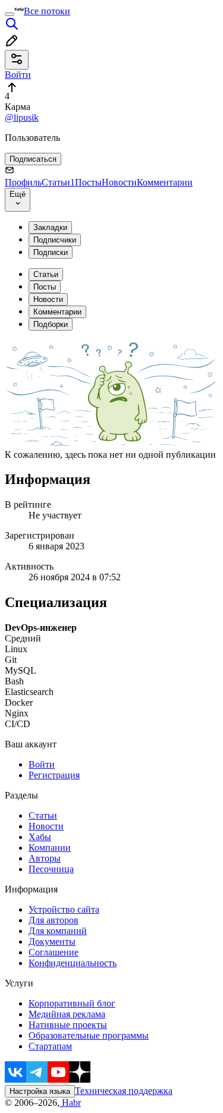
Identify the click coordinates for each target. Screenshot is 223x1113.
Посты (88, 182)
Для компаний (58, 931)
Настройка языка (40, 1091)
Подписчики (54, 239)
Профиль (23, 182)
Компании (50, 847)
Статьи (58, 182)
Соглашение (53, 952)
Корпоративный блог (72, 1003)
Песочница (51, 869)
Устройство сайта (64, 909)
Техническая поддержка (123, 1091)
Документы (52, 941)
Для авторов (53, 920)
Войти (42, 764)
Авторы (45, 858)
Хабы (40, 837)
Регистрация (54, 775)
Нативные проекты (68, 1025)
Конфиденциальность (73, 963)
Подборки (50, 324)
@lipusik (22, 117)
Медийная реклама (67, 1014)
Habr (70, 1103)
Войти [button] (18, 75)
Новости (119, 182)
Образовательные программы (89, 1035)
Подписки (50, 252)
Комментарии (165, 182)
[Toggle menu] (9, 14)
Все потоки (47, 11)
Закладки (50, 227)
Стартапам (50, 1046)
